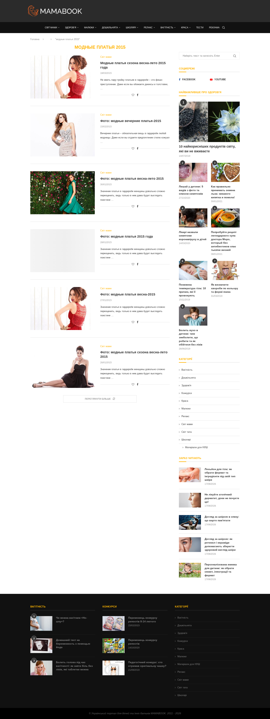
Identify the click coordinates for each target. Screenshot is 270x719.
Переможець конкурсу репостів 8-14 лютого (142, 619)
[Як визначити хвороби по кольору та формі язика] (225, 270)
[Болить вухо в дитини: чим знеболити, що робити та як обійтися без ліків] (193, 316)
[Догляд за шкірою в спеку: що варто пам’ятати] (190, 522)
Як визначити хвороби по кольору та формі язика (224, 288)
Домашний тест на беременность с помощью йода (73, 644)
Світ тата (186, 432)
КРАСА (184, 27)
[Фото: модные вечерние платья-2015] (62, 134)
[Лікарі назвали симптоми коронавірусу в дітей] (193, 217)
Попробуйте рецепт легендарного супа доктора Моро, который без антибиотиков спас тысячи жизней (224, 241)
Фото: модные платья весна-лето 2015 (132, 178)
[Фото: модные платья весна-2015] (62, 308)
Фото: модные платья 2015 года (126, 236)
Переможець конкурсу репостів (142, 642)
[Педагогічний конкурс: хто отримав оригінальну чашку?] (113, 668)
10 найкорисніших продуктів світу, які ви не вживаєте (207, 149)
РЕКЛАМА (214, 27)
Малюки (185, 408)
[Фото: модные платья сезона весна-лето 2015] (62, 366)
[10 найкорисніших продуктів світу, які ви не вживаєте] (209, 122)
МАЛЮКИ (89, 27)
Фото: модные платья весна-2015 (127, 294)
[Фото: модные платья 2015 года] (62, 250)
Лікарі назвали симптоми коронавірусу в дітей (192, 236)
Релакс (185, 416)
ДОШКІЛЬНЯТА (110, 27)
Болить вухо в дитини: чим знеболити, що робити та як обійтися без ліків (190, 337)
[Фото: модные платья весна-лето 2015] (62, 192)
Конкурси (186, 393)
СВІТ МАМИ (51, 27)
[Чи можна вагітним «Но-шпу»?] (41, 623)
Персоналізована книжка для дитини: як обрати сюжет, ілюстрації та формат (221, 570)
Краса (184, 400)
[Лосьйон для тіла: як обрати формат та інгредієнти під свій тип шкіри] (190, 474)
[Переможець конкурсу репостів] (113, 645)
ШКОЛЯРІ (131, 27)
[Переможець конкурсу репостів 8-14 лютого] (113, 623)
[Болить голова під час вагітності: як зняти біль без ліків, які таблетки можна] (41, 668)
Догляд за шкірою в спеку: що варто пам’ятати (222, 518)
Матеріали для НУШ (196, 447)
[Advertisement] (171, 11)
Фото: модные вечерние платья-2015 (130, 121)
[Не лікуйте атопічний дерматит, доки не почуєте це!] (190, 500)
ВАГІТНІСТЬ (167, 27)
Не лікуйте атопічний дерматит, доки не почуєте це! (222, 498)
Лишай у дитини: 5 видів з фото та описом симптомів (191, 190)
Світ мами (187, 424)
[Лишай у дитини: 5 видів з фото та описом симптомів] (193, 172)
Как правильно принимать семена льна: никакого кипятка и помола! (223, 192)
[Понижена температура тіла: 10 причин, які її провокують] (193, 270)
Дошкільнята (188, 377)
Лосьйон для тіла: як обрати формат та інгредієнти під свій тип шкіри (220, 474)
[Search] (223, 27)
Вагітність (186, 369)
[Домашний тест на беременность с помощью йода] (41, 645)
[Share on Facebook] (137, 95)
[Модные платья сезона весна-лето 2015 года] (62, 76)
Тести (200, 27)
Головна (34, 39)
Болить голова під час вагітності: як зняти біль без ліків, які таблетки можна (74, 666)
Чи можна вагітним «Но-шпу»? (71, 619)
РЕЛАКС (148, 27)
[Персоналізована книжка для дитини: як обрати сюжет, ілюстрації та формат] (190, 570)
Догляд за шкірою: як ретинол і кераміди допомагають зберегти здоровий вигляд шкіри (220, 544)
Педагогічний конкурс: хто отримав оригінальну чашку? (147, 664)
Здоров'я (186, 385)
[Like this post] (133, 95)
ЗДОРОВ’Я (70, 27)
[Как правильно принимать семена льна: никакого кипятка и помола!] (225, 172)
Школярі (186, 439)
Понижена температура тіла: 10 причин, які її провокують (192, 290)
